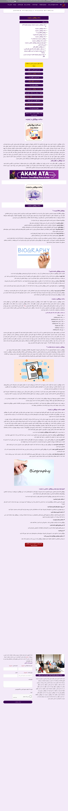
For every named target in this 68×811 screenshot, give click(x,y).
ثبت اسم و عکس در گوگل (34, 70)
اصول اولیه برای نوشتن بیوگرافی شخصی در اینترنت (35, 43)
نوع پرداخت (28, 672)
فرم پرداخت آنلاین (42, 45)
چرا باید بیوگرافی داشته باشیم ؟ (39, 34)
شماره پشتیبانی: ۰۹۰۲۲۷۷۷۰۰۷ (56, 2)
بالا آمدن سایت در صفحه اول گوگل (34, 104)
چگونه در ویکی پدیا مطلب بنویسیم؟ (34, 93)
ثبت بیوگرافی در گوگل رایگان (38, 47)
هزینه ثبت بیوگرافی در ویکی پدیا (34, 89)
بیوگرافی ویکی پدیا (34, 85)
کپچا (31, 692)
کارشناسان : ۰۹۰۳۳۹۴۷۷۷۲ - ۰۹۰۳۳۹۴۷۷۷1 (54, 0)
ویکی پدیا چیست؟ (34, 108)
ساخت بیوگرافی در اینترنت (40, 28)
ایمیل (16, 672)
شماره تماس (13, 665)
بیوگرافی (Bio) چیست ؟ (41, 32)
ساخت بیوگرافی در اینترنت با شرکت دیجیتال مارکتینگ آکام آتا (34, 25)
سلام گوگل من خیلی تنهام (34, 101)
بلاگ (25, 306)
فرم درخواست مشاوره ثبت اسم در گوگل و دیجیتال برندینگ (34, 51)
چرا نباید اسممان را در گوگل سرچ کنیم (34, 97)
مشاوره (27, 657)
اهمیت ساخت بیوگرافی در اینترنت (39, 41)
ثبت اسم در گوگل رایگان (34, 81)
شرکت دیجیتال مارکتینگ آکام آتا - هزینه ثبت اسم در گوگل (34, 55)
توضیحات (30, 679)
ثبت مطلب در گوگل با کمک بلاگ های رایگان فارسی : (34, 49)
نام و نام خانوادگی (27, 665)
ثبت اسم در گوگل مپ (34, 77)
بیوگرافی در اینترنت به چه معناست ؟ (38, 39)
